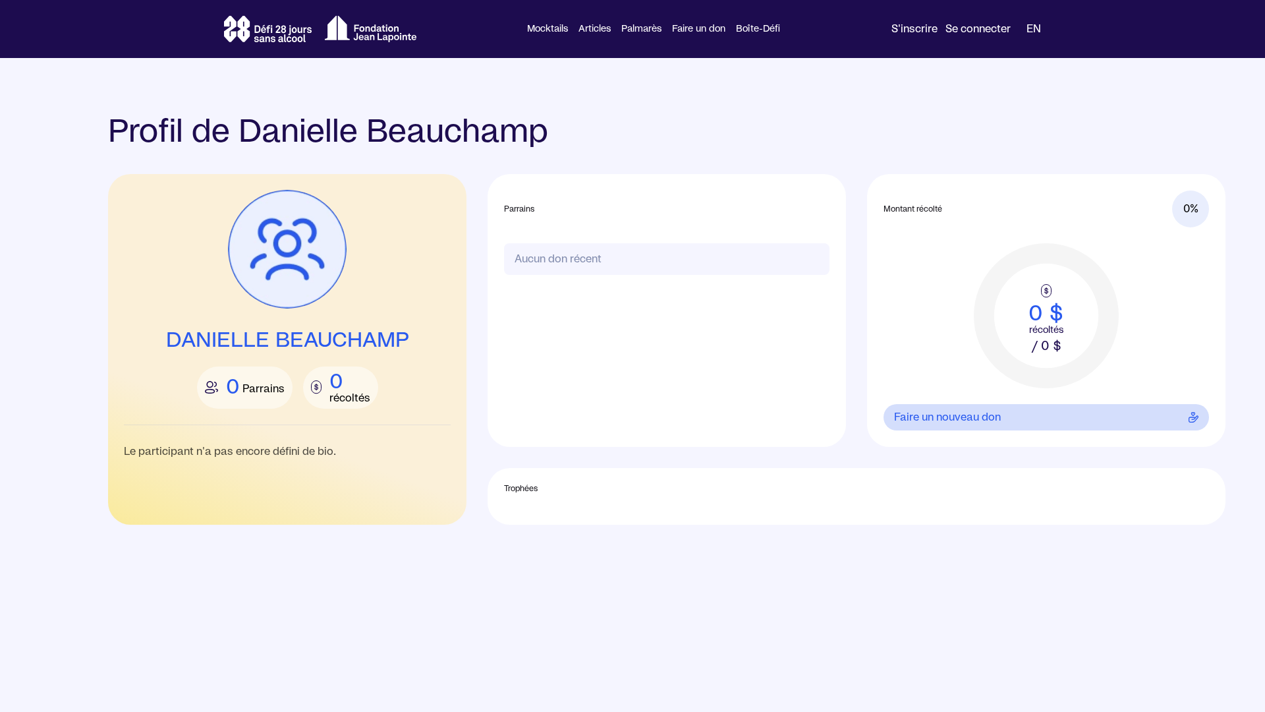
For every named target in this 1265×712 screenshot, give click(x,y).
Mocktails (547, 29)
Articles (594, 29)
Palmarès (641, 29)
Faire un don (698, 29)
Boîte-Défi (758, 29)
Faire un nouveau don (947, 417)
